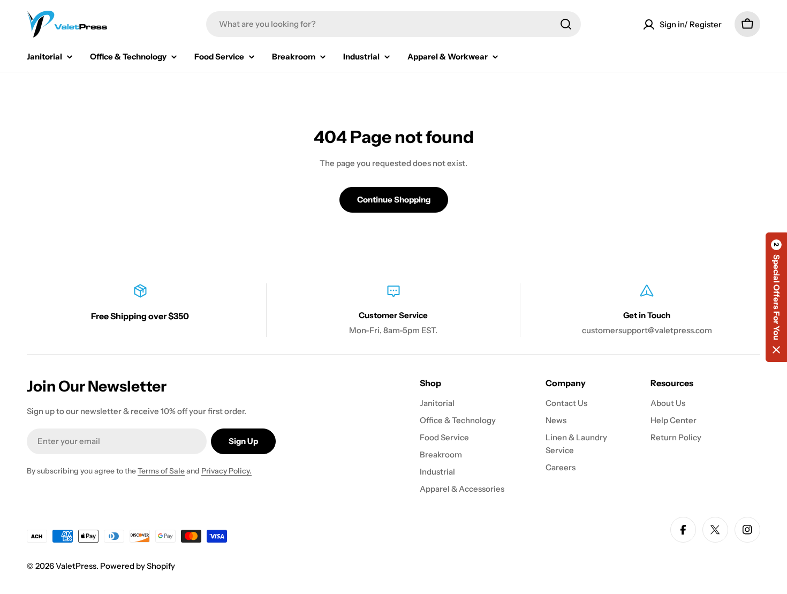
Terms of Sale (161, 471)
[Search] (565, 24)
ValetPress (76, 566)
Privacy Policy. (226, 471)
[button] (776, 297)
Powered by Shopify (137, 566)
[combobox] (393, 24)
